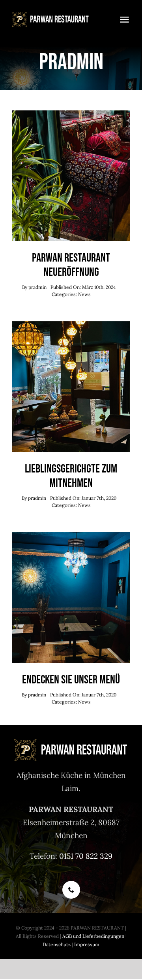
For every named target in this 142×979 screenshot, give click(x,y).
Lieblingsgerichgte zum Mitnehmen (71, 476)
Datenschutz (57, 944)
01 (63, 856)
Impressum (86, 944)
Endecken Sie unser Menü (71, 680)
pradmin (37, 287)
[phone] (71, 890)
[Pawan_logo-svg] (50, 15)
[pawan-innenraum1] (71, 536)
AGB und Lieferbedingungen (93, 936)
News (84, 294)
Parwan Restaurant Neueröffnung (71, 265)
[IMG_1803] (71, 114)
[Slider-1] (71, 325)
